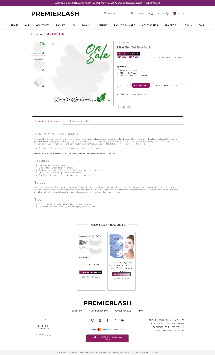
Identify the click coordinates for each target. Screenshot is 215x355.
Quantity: (123, 67)
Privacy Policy (42, 335)
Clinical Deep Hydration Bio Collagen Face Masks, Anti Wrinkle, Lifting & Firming (121, 266)
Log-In (42, 319)
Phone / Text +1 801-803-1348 (170, 327)
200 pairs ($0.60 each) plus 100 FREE (134, 76)
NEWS (200, 25)
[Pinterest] (129, 107)
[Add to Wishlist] (99, 243)
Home (14, 25)
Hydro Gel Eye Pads (91, 264)
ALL (27, 25)
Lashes (60, 25)
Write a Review (178, 57)
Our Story (77, 311)
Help (186, 25)
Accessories (150, 25)
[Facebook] (119, 107)
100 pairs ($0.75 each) (128, 73)
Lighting (101, 25)
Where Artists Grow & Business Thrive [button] (107, 338)
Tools (86, 25)
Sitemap (155, 352)
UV (73, 25)
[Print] (124, 107)
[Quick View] (99, 237)
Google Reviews (122, 311)
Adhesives (42, 25)
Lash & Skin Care (124, 25)
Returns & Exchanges (42, 327)
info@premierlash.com (171, 331)
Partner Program (98, 311)
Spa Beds (170, 25)
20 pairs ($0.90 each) (128, 70)
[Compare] (99, 250)
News (140, 311)
